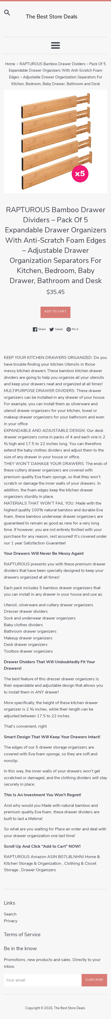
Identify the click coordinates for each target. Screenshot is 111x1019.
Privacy (10, 921)
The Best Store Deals (69, 1008)
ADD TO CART (55, 311)
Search (10, 914)
